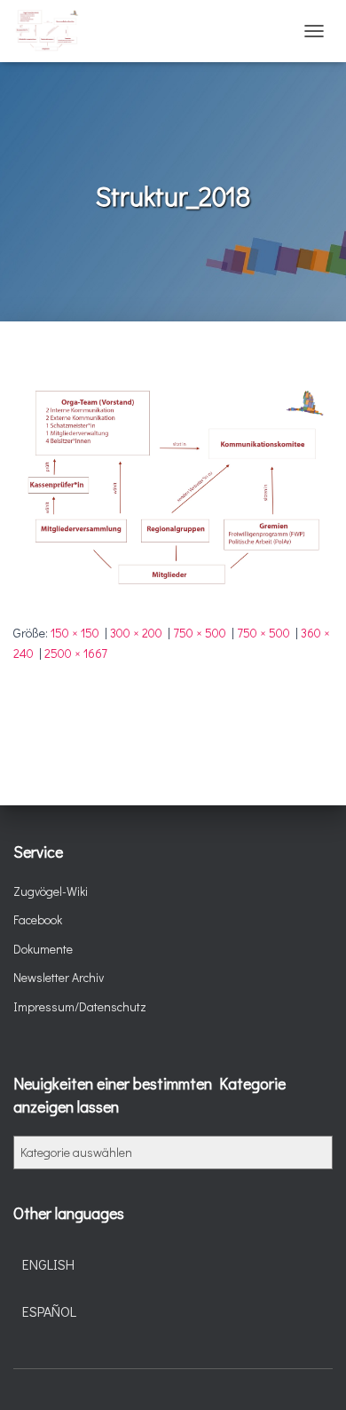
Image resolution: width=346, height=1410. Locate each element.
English (48, 1264)
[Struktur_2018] (173, 487)
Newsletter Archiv (58, 977)
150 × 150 (75, 632)
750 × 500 (199, 632)
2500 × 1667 (75, 653)
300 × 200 (136, 632)
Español (49, 1311)
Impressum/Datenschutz (79, 1006)
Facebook (37, 919)
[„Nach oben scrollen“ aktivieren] (311, 1374)
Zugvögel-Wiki (50, 891)
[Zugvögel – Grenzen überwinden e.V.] (53, 31)
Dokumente (43, 948)
